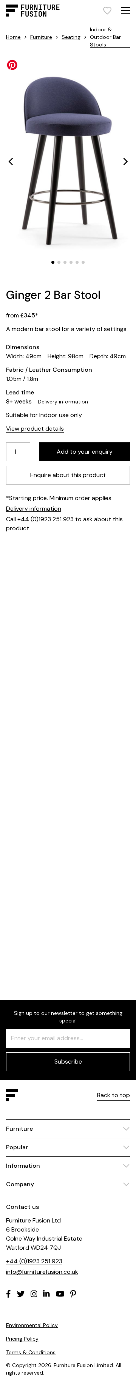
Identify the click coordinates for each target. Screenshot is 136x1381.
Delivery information (63, 401)
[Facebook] (8, 1294)
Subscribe (68, 1061)
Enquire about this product (68, 475)
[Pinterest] (73, 1294)
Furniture (41, 37)
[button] (10, 161)
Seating (71, 37)
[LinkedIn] (46, 1294)
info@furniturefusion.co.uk (42, 1272)
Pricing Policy (22, 1338)
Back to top (113, 1095)
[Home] (33, 11)
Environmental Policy (32, 1325)
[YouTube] (60, 1294)
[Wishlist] (107, 10)
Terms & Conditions (31, 1352)
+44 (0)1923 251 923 (34, 1261)
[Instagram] (34, 1294)
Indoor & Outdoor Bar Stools (105, 37)
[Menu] (125, 10)
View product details (35, 429)
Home (13, 37)
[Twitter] (21, 1294)
